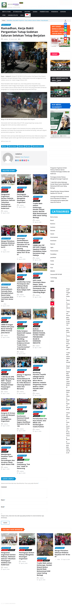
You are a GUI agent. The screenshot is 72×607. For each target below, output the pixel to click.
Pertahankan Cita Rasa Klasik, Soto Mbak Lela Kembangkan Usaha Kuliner (40, 422)
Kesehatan (53, 240)
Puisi (51, 267)
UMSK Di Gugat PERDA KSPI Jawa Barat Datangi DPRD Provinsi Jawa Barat (7, 329)
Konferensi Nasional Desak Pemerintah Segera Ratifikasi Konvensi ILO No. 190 (23, 421)
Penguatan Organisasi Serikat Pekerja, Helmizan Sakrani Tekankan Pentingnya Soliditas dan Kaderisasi (8, 201)
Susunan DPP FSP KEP (56, 274)
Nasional (27, 11)
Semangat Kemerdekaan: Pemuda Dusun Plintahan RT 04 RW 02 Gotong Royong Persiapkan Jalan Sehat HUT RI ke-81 (23, 246)
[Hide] (66, 44)
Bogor (4, 146)
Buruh (52, 220)
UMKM (52, 281)
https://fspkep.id (24, 157)
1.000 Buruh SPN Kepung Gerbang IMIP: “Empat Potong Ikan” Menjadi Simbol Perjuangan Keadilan (7, 383)
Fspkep (28, 146)
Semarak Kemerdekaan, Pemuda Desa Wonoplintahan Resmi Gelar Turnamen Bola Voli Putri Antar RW (7, 294)
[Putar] (52, 69)
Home (3, 20)
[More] (65, 41)
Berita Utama (6, 11)
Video (22, 15)
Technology (53, 278)
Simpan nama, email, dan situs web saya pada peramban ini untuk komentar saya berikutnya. (22, 516)
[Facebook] (65, 24)
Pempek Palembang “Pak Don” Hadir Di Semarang (23, 465)
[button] (60, 65)
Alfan (5, 250)
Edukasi (21, 146)
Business (52, 223)
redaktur (6, 39)
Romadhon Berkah (38, 146)
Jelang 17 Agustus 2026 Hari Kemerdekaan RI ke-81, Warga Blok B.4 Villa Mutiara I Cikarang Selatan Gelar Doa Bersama (24, 382)
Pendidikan (54, 11)
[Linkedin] (65, 27)
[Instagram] (65, 33)
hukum (52, 234)
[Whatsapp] (65, 30)
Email (3, 507)
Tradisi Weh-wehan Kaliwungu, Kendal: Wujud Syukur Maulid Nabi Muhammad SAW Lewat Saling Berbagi (40, 210)
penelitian (53, 257)
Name (3, 500)
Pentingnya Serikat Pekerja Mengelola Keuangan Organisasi (23, 198)
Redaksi (4, 596)
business (52, 227)
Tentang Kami (6, 594)
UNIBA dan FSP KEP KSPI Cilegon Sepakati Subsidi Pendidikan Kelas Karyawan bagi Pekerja (39, 250)
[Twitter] (65, 35)
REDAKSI (52, 271)
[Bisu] (66, 69)
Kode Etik (4, 598)
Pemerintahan (44, 11)
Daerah (35, 11)
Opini (3, 15)
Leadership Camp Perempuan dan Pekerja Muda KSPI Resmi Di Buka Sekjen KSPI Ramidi (24, 287)
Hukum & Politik (13, 15)
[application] (60, 65)
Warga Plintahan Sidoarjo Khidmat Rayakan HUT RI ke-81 (8, 244)
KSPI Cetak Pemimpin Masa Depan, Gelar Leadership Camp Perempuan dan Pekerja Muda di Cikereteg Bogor (39, 286)
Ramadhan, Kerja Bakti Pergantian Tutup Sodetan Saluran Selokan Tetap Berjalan (27, 20)
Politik (52, 261)
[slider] (59, 69)
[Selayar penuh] (68, 69)
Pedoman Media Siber (8, 600)
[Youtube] (65, 38)
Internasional (17, 11)
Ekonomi (63, 11)
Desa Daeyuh (13, 146)
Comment (4, 487)
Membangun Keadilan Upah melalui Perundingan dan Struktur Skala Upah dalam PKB (8, 459)
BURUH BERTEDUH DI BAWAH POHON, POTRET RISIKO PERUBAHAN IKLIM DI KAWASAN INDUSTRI (39, 336)
